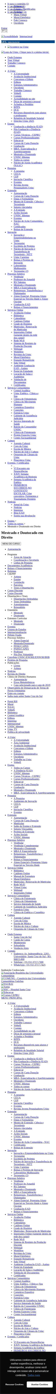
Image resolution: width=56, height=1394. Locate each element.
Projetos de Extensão (24, 831)
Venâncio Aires (21, 948)
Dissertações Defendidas (26, 599)
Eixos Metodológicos (24, 682)
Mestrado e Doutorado (25, 790)
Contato (11, 65)
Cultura (11, 915)
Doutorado (19, 615)
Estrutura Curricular (17, 618)
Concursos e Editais (23, 748)
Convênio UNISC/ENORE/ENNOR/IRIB (28, 657)
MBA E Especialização (25, 851)
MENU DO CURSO (11, 544)
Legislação (19, 582)
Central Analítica (15, 715)
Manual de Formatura (24, 876)
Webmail (18, 890)
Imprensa (11, 721)
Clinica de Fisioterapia (25, 898)
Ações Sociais (21, 834)
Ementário (12, 610)
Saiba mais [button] (34, 1375)
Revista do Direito (16, 674)
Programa (12, 554)
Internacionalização (16, 632)
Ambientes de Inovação (25, 801)
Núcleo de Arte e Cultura (26, 926)
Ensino (10, 765)
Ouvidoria (19, 756)
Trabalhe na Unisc (23, 759)
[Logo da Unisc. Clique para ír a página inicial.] (25, 52)
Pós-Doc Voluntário (23, 654)
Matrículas (19, 823)
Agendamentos (21, 604)
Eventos (11, 626)
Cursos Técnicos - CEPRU (27, 776)
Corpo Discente (15, 590)
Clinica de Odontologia (25, 901)
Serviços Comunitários (18, 895)
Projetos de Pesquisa (17, 660)
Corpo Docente (15, 593)
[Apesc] (5, 986)
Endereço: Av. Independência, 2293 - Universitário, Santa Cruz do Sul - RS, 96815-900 (32, 956)
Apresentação (14, 549)
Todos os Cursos (22, 767)
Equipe (17, 579)
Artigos (17, 576)
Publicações (13, 662)
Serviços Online (15, 868)
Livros (17, 665)
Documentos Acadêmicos (20, 565)
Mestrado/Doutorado (24, 643)
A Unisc (11, 737)
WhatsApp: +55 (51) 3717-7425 (29, 965)
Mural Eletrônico (22, 879)
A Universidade (21, 740)
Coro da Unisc (21, 920)
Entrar (4, 28)
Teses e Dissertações (24, 587)
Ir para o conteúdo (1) (18, 3)
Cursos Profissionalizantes (26, 779)
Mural (10, 704)
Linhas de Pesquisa (23, 562)
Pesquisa (11, 795)
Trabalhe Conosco (16, 63)
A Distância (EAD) (23, 770)
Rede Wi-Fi (19, 884)
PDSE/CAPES (21, 646)
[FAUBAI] (7, 984)
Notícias (11, 671)
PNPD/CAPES (21, 649)
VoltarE (11, 709)
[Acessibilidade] (10, 36)
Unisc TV (12, 729)
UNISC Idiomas (15, 726)
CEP (16, 806)
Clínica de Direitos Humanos (21, 676)
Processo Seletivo (16, 637)
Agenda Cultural (22, 918)
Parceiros (18, 585)
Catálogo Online (22, 873)
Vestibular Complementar (26, 845)
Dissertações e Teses (17, 596)
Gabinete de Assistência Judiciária (30, 906)
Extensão (11, 815)
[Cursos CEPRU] (10, 995)
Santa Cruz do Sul (23, 937)
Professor (18, 651)
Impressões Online (23, 893)
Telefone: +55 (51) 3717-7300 (28, 962)
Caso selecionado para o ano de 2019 (32, 685)
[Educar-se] (7, 992)
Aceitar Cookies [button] (39, 1384)
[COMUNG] (28, 981)
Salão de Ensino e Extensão (27, 826)
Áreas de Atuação (22, 557)
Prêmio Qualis (14, 635)
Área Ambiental (21, 742)
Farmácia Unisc (21, 909)
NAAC (11, 707)
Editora (11, 718)
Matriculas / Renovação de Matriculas (32, 881)
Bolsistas (11, 571)
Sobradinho (19, 945)
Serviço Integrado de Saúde (27, 904)
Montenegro (20, 942)
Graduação (19, 787)
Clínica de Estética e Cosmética (29, 912)
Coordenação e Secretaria (26, 560)
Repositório (19, 607)
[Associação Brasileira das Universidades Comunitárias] (28, 975)
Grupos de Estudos (16, 629)
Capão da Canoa (22, 939)
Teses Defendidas (22, 601)
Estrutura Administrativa (25, 754)
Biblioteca (12, 712)
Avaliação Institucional (25, 745)
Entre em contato (15, 693)
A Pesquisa (19, 798)
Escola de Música (22, 923)
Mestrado (18, 612)
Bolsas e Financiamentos (19, 568)
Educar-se (18, 781)
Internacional (26, 36)
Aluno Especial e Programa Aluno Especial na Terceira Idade (30, 863)
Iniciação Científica (23, 809)
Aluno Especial (21, 640)
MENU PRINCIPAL (11, 998)
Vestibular (18, 843)
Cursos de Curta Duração (26, 784)
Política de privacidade (18, 732)
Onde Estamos (14, 57)
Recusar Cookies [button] (14, 1384)
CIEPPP (11, 574)
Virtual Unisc (20, 887)
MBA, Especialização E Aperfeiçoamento (34, 792)
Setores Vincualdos (23, 829)
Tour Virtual (13, 60)
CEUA (17, 804)
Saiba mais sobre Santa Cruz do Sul (24, 696)
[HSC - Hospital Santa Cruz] (15, 989)
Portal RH (12, 701)
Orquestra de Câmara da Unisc (29, 929)
